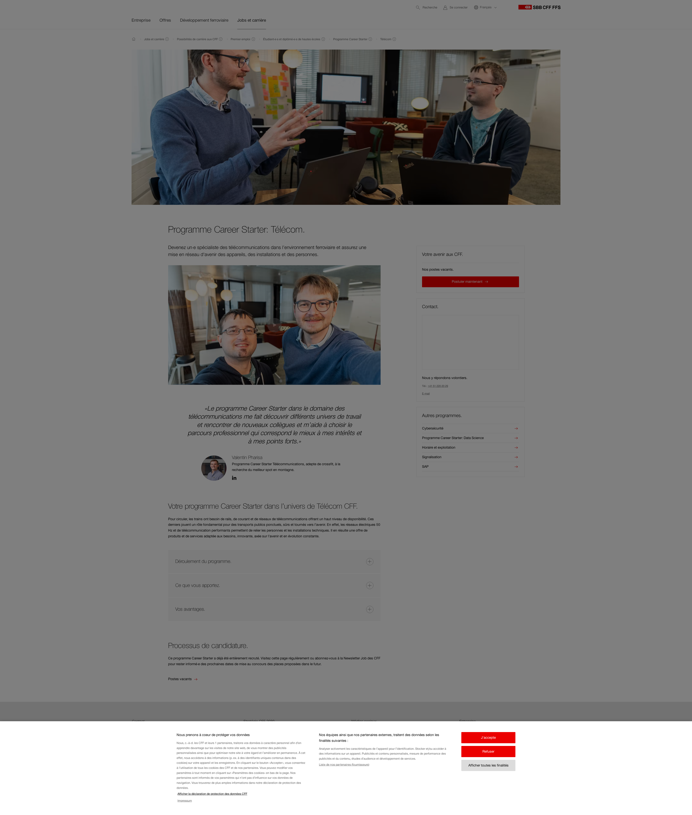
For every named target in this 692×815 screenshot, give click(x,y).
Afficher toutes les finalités (488, 765)
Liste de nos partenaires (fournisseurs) (344, 764)
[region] (346, 768)
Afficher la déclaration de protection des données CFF (212, 793)
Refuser (488, 751)
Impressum (185, 800)
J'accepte (488, 737)
